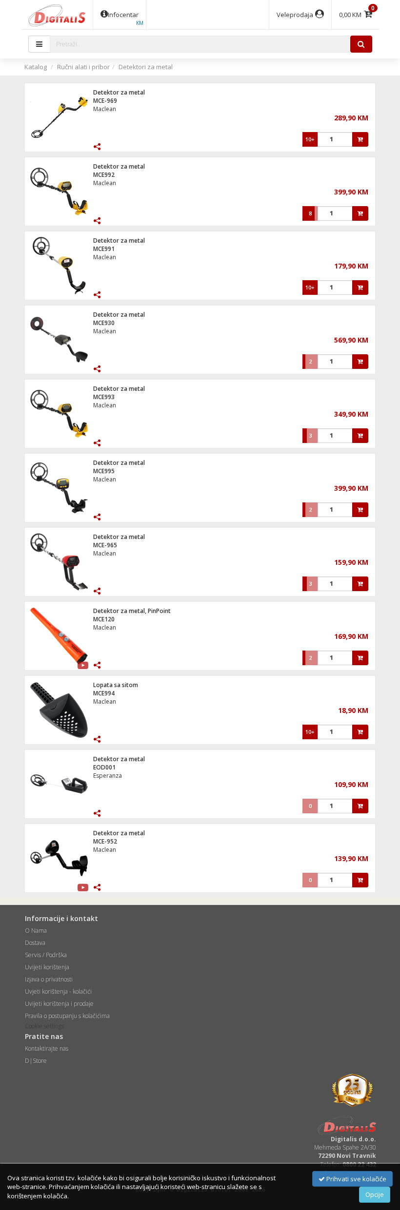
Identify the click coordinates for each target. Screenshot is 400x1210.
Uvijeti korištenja (47, 967)
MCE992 (104, 175)
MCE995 (104, 471)
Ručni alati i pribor (83, 66)
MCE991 (104, 249)
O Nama (36, 930)
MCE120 (104, 619)
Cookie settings (44, 1026)
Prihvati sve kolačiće (355, 1178)
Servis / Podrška (46, 955)
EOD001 (104, 767)
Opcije (374, 1194)
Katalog (35, 66)
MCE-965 (105, 545)
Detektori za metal (146, 66)
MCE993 (104, 397)
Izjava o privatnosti (49, 979)
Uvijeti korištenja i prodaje (59, 1003)
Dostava (35, 943)
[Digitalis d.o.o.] (57, 14)
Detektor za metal (119, 92)
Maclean (104, 109)
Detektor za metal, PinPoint (132, 611)
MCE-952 (105, 841)
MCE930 (104, 323)
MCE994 (104, 693)
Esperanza (107, 775)
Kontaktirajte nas (46, 1048)
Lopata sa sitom (115, 685)
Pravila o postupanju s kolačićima (67, 1016)
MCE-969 (105, 100)
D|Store (36, 1060)
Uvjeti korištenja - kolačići (58, 991)
